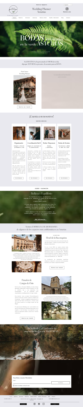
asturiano (60, 297)
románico (63, 300)
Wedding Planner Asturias (41, 10)
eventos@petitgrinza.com (54, 398)
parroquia (46, 297)
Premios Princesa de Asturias (18, 255)
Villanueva (51, 297)
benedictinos (57, 298)
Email (14, 380)
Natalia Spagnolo (41, 4)
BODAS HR (22, 258)
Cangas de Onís (65, 297)
